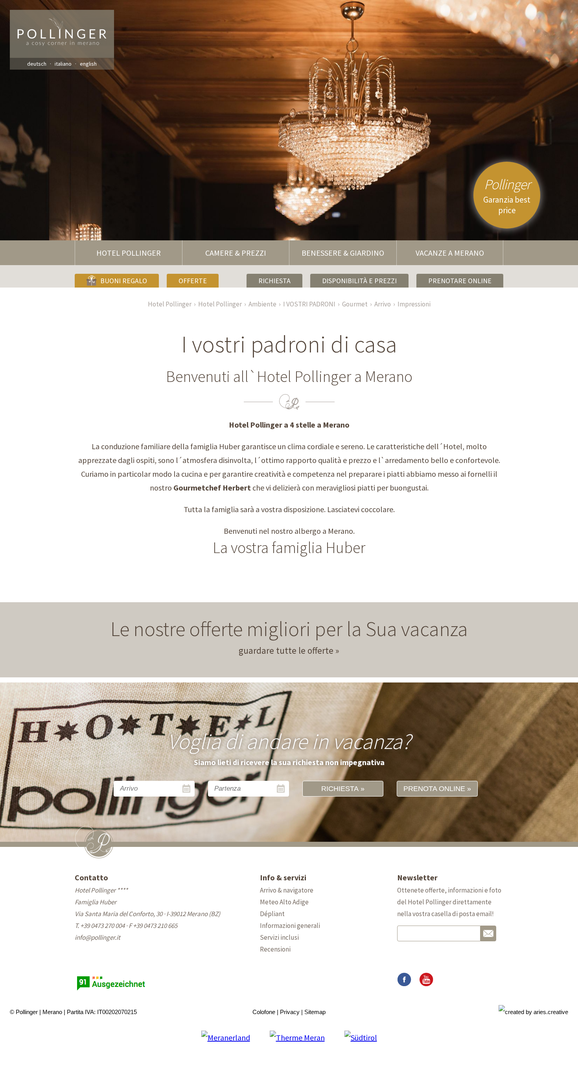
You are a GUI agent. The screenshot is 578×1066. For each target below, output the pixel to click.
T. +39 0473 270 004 (100, 925)
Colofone (263, 1012)
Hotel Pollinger (128, 253)
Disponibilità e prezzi (359, 280)
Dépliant (272, 913)
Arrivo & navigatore (286, 890)
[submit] (488, 933)
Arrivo (382, 304)
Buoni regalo (123, 280)
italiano (63, 63)
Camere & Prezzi (235, 253)
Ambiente (262, 304)
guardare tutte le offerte (286, 650)
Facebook (404, 980)
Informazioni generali (290, 925)
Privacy (290, 1012)
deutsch (36, 63)
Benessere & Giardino (343, 253)
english (88, 63)
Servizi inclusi (279, 937)
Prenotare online (459, 280)
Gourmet (355, 304)
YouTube (426, 980)
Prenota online (434, 789)
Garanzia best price (506, 195)
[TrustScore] (112, 990)
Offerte (193, 280)
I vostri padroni (309, 304)
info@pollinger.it (97, 937)
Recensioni (275, 949)
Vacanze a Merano (450, 253)
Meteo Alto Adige (284, 902)
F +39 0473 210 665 (153, 925)
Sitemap (315, 1012)
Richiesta (274, 280)
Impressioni (414, 304)
